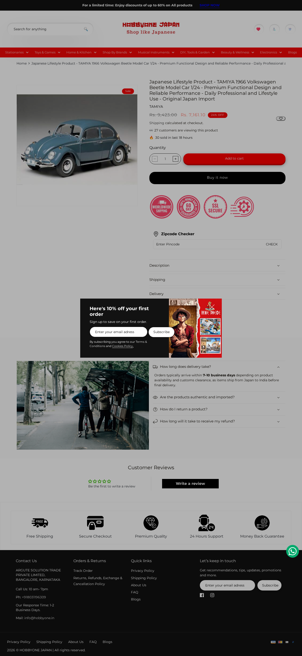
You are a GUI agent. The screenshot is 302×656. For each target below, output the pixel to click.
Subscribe (161, 332)
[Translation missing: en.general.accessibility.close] (214, 306)
